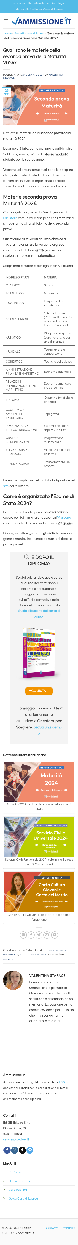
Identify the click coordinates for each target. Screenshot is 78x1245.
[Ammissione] (42, 21)
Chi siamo (19, 3)
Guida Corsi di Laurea (23, 1198)
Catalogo (58, 3)
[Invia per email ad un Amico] (46, 935)
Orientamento (10, 954)
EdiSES (63, 1082)
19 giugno (64, 517)
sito (6, 486)
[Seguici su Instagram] (14, 1150)
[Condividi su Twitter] (39, 935)
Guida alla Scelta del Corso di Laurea (39, 9)
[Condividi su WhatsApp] (23, 935)
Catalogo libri (18, 1189)
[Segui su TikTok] (22, 1150)
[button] (5, 20)
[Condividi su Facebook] (31, 935)
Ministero (10, 218)
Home (8, 33)
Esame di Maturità (57, 950)
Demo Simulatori (38, 3)
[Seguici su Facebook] (6, 1150)
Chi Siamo (15, 1172)
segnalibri (8, 959)
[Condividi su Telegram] (54, 935)
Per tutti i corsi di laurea (29, 33)
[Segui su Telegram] (29, 1150)
